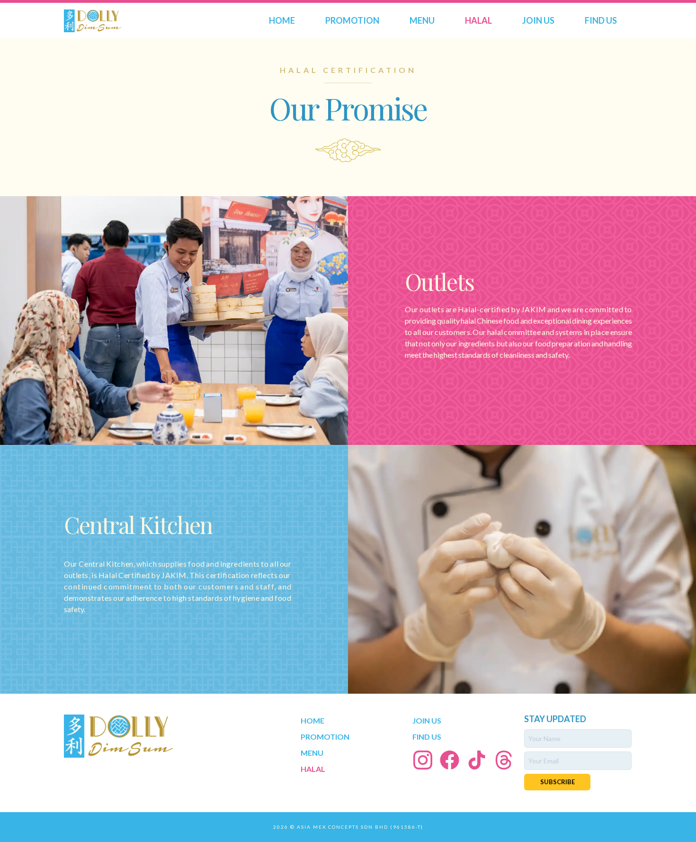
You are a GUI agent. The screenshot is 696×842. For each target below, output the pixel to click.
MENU (422, 20)
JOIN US (538, 20)
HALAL (478, 20)
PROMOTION (352, 20)
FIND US (601, 20)
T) (420, 827)
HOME (282, 20)
